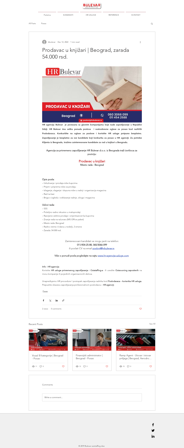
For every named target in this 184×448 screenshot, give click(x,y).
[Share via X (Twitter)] (50, 300)
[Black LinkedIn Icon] (153, 436)
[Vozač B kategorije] (48, 340)
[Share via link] (63, 300)
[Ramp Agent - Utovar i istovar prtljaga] (135, 340)
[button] (152, 23)
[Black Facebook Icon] (153, 425)
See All (152, 324)
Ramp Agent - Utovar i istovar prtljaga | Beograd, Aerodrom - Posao (135, 357)
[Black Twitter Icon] (153, 430)
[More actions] (140, 42)
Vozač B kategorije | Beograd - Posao (47, 357)
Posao (43, 23)
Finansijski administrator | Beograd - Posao (89, 357)
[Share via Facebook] (43, 300)
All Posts (32, 23)
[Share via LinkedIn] (56, 300)
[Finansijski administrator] (92, 340)
